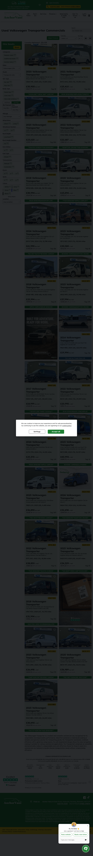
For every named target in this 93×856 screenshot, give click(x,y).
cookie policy (66, 426)
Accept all (56, 432)
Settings (37, 432)
